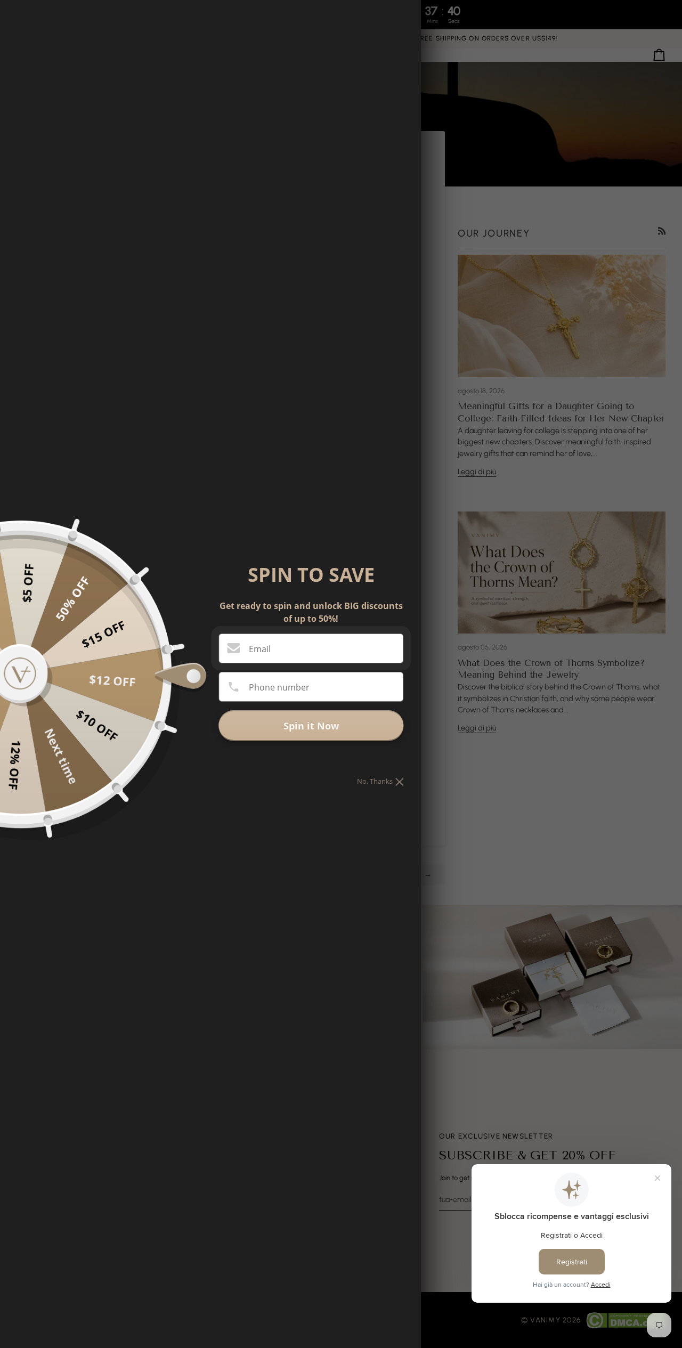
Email (260, 649)
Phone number (279, 687)
